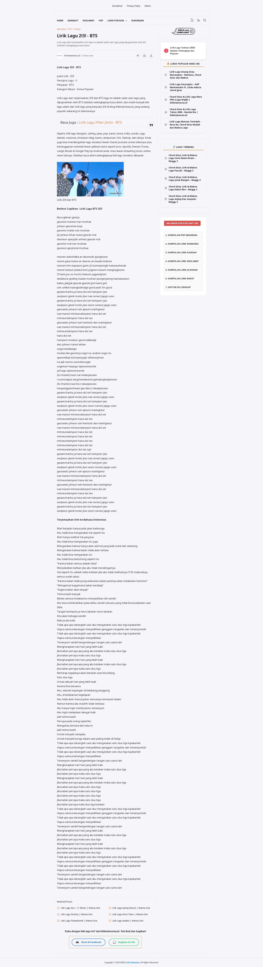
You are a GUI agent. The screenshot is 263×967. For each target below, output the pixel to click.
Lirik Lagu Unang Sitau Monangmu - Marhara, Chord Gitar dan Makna (185, 74)
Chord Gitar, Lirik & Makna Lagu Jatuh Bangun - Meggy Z (185, 179)
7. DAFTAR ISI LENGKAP (178, 287)
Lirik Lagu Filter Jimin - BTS (100, 122)
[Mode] (198, 20)
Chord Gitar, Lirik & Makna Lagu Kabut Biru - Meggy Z (183, 188)
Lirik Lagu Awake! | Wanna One (127, 920)
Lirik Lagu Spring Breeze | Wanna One (131, 907)
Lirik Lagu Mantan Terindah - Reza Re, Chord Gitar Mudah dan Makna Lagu (185, 124)
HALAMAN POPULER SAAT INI (182, 223)
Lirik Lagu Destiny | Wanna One (76, 914)
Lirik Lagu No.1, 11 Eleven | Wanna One (80, 907)
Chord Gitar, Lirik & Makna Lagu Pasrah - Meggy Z (183, 169)
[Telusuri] (204, 20)
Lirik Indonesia (132, 962)
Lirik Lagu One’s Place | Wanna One (130, 914)
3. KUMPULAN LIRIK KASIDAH (180, 252)
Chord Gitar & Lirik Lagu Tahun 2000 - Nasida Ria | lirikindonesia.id (184, 112)
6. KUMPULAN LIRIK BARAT (179, 278)
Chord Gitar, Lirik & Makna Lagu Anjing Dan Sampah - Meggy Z (183, 199)
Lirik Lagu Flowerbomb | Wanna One (79, 920)
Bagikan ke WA (126, 942)
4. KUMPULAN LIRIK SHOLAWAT (182, 261)
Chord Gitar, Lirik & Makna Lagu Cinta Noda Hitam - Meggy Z (183, 158)
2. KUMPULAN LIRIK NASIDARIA (182, 244)
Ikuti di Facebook (91, 942)
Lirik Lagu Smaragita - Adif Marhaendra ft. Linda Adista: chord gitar (186, 87)
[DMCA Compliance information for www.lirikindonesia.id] (183, 33)
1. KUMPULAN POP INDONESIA (181, 235)
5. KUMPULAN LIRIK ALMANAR (181, 270)
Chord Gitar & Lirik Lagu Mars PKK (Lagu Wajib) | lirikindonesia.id (186, 99)
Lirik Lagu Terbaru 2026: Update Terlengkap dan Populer (182, 50)
